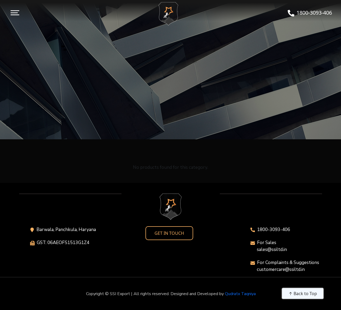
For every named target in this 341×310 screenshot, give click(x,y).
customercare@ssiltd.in (281, 269)
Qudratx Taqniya (240, 294)
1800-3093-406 (273, 230)
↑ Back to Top (303, 293)
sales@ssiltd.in (272, 249)
